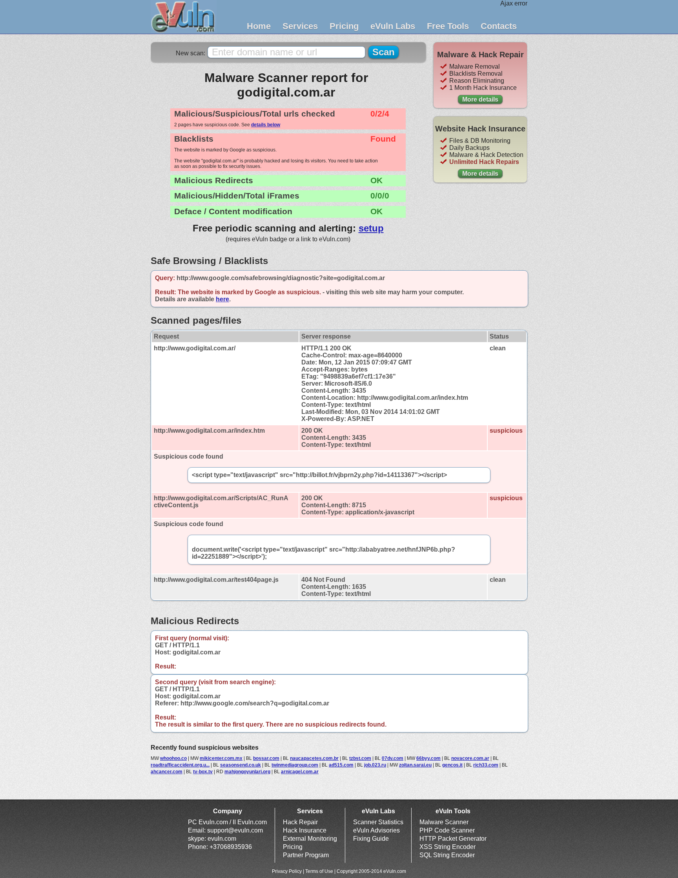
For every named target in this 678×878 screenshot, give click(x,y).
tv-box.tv (203, 771)
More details (480, 99)
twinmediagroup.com (295, 765)
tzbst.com (360, 758)
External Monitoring (310, 838)
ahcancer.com (166, 771)
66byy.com (428, 758)
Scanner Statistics (378, 822)
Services (300, 26)
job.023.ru (375, 765)
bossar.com (266, 758)
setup (371, 228)
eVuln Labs (392, 26)
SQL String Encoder (447, 855)
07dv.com (392, 758)
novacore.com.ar (470, 758)
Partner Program (306, 855)
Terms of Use (319, 871)
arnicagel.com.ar (300, 771)
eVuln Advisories (376, 830)
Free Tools (448, 26)
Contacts (499, 26)
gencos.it (452, 765)
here (222, 299)
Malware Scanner (443, 822)
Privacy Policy (287, 871)
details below (265, 125)
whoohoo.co (173, 758)
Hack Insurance (304, 830)
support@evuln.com (235, 830)
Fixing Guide (371, 838)
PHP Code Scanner (447, 830)
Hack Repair (300, 822)
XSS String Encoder (447, 846)
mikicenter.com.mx (221, 758)
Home (259, 26)
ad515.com (341, 765)
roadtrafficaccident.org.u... (180, 765)
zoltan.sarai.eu (415, 765)
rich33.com (485, 765)
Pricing (344, 26)
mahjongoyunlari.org (247, 771)
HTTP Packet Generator (453, 838)
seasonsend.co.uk (240, 765)
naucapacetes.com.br (314, 758)
